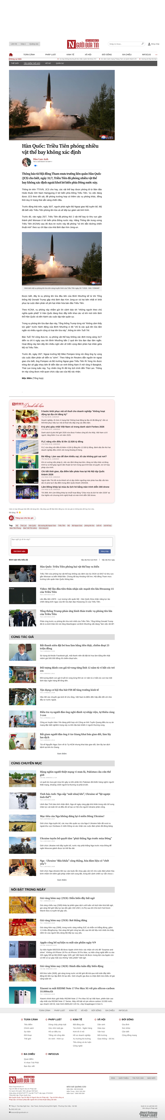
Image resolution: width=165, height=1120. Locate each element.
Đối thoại (28, 1035)
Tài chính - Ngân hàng (82, 1028)
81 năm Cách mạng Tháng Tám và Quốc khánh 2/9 (105, 59)
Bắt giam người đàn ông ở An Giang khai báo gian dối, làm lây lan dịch (75, 736)
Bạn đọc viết (29, 1066)
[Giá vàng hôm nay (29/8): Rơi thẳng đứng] (22, 927)
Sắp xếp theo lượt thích (89, 560)
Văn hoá (101, 1032)
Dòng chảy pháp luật (57, 1024)
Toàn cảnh (29, 55)
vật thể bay (107, 525)
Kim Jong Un (43, 528)
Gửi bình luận (19, 551)
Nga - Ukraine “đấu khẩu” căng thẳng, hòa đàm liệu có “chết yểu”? (74, 862)
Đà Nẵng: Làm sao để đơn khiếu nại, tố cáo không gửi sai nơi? (74, 456)
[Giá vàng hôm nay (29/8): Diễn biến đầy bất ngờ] (22, 905)
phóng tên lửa (89, 525)
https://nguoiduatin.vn (16, 1086)
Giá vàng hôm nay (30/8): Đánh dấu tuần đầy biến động (71, 966)
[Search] (142, 44)
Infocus (146, 55)
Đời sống (107, 55)
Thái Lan (23, 525)
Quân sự (60, 63)
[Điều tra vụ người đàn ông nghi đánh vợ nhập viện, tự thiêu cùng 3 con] (22, 718)
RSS (113, 1078)
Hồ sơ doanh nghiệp (81, 1035)
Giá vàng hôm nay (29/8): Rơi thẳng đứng (63, 920)
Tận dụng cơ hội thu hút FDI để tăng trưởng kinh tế (69, 689)
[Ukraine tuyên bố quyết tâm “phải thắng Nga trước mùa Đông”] (22, 845)
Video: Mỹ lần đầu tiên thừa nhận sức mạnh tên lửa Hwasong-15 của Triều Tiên (77, 590)
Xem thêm (62, 754)
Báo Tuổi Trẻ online (30, 528)
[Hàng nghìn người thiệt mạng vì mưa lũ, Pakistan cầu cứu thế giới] (22, 778)
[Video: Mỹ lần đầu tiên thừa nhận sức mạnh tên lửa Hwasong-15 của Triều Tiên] (22, 595)
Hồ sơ (48, 63)
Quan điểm (28, 1059)
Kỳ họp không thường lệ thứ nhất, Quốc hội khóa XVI (64, 59)
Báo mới (151, 1078)
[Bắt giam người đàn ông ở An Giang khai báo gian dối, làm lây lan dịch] (22, 741)
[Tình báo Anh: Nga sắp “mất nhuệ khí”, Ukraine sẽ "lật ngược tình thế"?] (22, 800)
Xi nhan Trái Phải (31, 1063)
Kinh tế (70, 55)
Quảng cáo (33, 44)
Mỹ (69, 525)
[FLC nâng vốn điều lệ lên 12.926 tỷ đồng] (27, 447)
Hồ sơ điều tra (54, 1032)
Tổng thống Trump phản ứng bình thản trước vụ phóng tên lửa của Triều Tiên (76, 612)
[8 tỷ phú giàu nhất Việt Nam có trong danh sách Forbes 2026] (27, 432)
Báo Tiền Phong (15, 528)
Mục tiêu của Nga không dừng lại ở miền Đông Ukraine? (72, 816)
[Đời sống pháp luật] (132, 1114)
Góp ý (23, 44)
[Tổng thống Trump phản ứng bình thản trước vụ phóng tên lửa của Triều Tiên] (22, 617)
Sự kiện (27, 1032)
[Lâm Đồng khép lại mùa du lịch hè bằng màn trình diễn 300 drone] (27, 492)
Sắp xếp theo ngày (108, 560)
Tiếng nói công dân (56, 1035)
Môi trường (102, 1035)
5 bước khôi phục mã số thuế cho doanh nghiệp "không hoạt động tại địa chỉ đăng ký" (73, 413)
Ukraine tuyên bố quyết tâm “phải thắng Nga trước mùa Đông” (76, 838)
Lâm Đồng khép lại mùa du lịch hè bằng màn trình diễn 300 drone (75, 487)
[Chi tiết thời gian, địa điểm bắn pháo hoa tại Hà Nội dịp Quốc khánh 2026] (27, 476)
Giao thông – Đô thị (105, 1039)
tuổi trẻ (99, 525)
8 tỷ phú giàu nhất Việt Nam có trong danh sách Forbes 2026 (72, 427)
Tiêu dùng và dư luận (82, 1042)
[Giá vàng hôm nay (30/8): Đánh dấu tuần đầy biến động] (22, 973)
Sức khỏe (126, 1028)
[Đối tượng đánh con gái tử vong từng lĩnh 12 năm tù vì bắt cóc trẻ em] (22, 674)
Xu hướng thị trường (82, 1039)
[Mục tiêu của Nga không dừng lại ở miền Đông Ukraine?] (22, 823)
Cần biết (125, 1032)
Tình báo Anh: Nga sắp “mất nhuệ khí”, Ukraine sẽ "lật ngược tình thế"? (75, 795)
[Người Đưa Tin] (52, 1079)
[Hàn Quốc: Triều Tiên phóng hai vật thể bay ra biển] (22, 573)
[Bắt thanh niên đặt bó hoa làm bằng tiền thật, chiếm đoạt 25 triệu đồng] (22, 652)
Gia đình (125, 1024)
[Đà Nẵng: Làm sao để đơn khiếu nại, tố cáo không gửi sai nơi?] (27, 462)
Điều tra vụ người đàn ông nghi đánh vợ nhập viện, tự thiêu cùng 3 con (77, 713)
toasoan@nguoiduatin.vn (19, 1112)
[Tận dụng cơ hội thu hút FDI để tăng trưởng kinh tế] (22, 696)
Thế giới (15, 63)
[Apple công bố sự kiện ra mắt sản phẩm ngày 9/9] (22, 949)
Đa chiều (126, 55)
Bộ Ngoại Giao (77, 525)
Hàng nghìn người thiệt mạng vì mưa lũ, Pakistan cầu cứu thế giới (75, 773)
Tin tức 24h (138, 1078)
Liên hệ (14, 44)
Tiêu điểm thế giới (32, 63)
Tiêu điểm (28, 1024)
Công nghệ (77, 1046)
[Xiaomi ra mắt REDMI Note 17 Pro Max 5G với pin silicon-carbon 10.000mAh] (22, 995)
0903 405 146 (15, 1109)
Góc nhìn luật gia (55, 1028)
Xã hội (88, 55)
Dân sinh (101, 1024)
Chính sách (29, 1028)
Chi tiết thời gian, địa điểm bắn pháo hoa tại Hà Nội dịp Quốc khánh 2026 (73, 473)
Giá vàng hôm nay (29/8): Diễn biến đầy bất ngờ (67, 898)
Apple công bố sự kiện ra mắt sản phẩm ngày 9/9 (68, 942)
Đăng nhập (105, 551)
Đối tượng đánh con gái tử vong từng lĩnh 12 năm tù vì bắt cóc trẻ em (77, 669)
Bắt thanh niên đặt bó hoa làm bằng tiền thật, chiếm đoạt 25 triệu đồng (74, 647)
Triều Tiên (61, 525)
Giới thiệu (124, 1078)
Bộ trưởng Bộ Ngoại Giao (47, 525)
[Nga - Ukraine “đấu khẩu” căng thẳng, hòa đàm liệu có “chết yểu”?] (22, 867)
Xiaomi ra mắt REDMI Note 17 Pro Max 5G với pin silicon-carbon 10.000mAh (77, 990)
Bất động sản (78, 1024)
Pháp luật (50, 55)
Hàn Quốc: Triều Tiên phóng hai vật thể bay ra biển (69, 566)
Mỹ (17, 525)
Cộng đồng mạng (129, 1035)
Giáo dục (101, 1028)
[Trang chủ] (83, 44)
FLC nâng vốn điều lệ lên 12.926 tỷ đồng (62, 441)
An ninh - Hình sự (56, 1039)
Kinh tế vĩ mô (78, 1032)
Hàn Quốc (32, 525)
